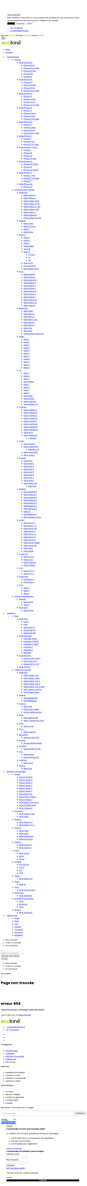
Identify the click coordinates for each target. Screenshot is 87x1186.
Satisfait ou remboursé (15, 1078)
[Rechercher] (23, 953)
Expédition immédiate (15, 1072)
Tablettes (9, 1053)
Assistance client (13, 1081)
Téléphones (10, 1059)
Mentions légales (12, 1094)
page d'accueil (24, 1015)
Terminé (43, 1180)
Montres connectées (14, 1056)
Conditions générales (14, 1097)
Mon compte (11, 963)
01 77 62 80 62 (12, 1030)
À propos (9, 1091)
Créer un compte (13, 966)
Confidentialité (11, 1100)
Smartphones (11, 1050)
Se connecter (11, 969)
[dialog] (43, 1147)
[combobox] (11, 953)
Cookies (8, 1103)
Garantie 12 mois (12, 1075)
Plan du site (10, 1062)
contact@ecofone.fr (15, 1027)
